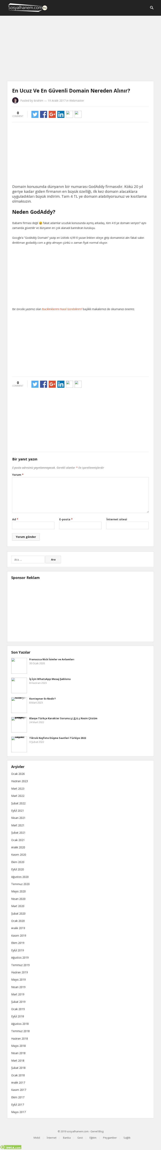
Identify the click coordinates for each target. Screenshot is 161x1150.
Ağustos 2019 (20, 957)
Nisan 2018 (18, 1053)
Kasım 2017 (18, 1090)
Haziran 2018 (19, 1038)
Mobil (37, 1137)
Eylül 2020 (17, 869)
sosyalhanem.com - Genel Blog (85, 1131)
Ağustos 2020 (20, 877)
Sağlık (127, 1137)
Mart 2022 (17, 796)
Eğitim (93, 1137)
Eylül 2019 (17, 950)
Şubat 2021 (18, 832)
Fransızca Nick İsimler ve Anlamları (51, 659)
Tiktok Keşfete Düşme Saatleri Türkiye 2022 (57, 738)
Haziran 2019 (19, 972)
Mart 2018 (17, 1060)
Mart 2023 (17, 788)
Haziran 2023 (19, 781)
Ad (15, 519)
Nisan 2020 (18, 899)
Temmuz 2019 (20, 965)
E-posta (66, 519)
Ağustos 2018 (20, 1024)
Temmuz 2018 (20, 1031)
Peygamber (110, 1137)
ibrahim (38, 100)
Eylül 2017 (17, 1104)
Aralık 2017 (18, 1082)
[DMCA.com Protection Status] (10, 1148)
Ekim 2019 (17, 943)
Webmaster (76, 100)
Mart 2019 (17, 994)
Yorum (18, 475)
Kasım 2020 (18, 854)
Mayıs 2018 (18, 1046)
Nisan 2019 (18, 987)
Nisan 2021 (18, 818)
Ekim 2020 (17, 862)
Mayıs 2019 (18, 979)
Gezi (80, 1137)
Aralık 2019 (18, 928)
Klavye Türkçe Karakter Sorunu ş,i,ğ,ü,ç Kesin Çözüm (63, 718)
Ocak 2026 (18, 774)
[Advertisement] (80, 49)
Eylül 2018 (17, 1016)
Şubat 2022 (18, 803)
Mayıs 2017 (18, 1112)
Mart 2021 (17, 825)
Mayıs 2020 (18, 891)
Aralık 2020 (18, 847)
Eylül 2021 (17, 810)
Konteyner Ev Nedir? (42, 698)
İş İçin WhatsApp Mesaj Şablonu (50, 679)
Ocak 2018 (18, 1075)
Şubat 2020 (18, 913)
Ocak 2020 (18, 921)
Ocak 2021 (18, 840)
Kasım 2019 (18, 935)
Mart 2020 (17, 906)
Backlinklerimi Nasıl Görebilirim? (62, 309)
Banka (67, 1137)
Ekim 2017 (17, 1097)
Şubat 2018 (18, 1068)
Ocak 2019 (18, 1009)
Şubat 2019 (18, 1002)
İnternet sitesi (116, 519)
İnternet (51, 1137)
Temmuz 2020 (20, 884)
